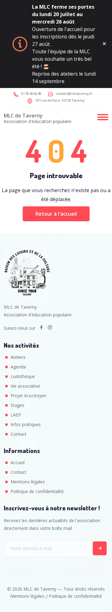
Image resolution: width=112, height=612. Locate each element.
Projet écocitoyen (28, 395)
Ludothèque (23, 376)
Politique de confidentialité (37, 491)
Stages (17, 405)
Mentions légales (28, 482)
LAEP (16, 415)
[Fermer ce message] (104, 44)
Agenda (18, 367)
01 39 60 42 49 (31, 93)
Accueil (18, 462)
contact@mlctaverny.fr (74, 93)
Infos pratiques (26, 424)
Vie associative (25, 386)
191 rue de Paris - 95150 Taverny (60, 100)
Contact (18, 434)
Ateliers (18, 357)
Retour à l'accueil (56, 213)
